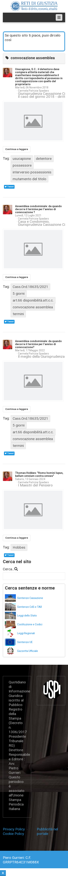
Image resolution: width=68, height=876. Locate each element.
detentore (44, 158)
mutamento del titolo (29, 179)
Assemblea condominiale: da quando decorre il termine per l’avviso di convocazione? (38, 344)
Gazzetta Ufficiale (27, 651)
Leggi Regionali (26, 633)
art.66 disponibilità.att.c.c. (33, 300)
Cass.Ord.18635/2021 (30, 287)
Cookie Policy (13, 834)
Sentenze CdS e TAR (29, 607)
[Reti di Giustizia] (34, 6)
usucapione (22, 158)
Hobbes (19, 547)
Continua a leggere (16, 149)
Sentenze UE (25, 642)
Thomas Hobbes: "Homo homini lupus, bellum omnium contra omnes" (39, 474)
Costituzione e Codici (29, 624)
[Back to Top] (3, 873)
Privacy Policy (15, 829)
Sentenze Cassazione (30, 598)
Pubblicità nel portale (47, 831)
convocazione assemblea (33, 307)
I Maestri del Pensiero (35, 485)
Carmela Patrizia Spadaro (33, 90)
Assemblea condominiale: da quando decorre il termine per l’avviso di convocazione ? (38, 209)
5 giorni (19, 293)
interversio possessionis (32, 172)
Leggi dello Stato (27, 616)
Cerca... (8, 569)
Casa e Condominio (33, 221)
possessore (22, 165)
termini (18, 314)
